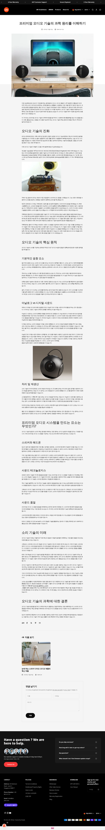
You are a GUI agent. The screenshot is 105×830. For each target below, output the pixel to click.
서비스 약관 (67, 690)
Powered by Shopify (20, 820)
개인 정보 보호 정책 (57, 690)
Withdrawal (52, 784)
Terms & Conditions (31, 784)
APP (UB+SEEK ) (74, 784)
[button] (4, 825)
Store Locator (53, 793)
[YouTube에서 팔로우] (10, 813)
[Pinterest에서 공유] (35, 623)
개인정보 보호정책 (30, 793)
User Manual (74, 787)
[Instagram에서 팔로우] (7, 813)
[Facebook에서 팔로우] (5, 813)
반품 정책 (28, 796)
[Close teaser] (7, 822)
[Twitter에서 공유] (31, 623)
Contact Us (10, 764)
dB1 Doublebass (41, 10)
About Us (66, 10)
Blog (50, 799)
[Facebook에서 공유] (27, 623)
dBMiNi (51, 10)
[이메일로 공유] (39, 623)
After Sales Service (54, 787)
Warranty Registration (55, 796)
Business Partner (54, 790)
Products (58, 10)
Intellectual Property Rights (33, 787)
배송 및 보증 (29, 790)
